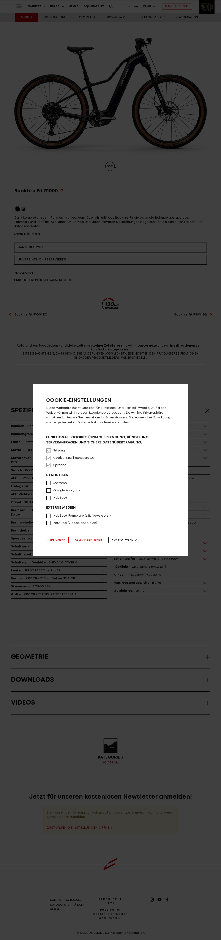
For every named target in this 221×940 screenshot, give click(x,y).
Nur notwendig (124, 539)
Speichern (57, 539)
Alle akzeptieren (88, 539)
